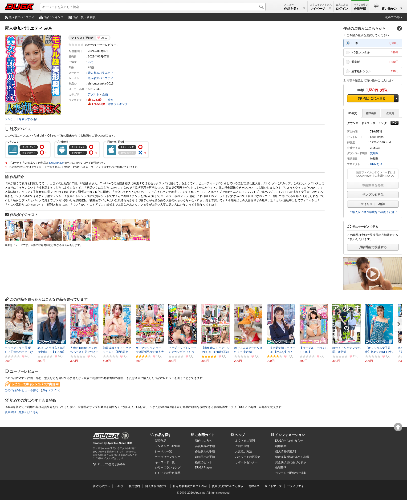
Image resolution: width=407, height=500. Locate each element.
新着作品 (160, 440)
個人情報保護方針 (286, 451)
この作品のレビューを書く (22, 390)
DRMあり (376, 164)
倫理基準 (280, 467)
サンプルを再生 (373, 194)
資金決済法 (290, 462)
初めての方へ (393, 17)
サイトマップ (273, 486)
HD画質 (352, 113)
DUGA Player (57, 162)
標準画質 (371, 113)
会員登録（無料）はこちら (22, 412)
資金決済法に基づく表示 (227, 486)
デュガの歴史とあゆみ (111, 464)
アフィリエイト (297, 486)
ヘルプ (240, 435)
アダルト (93, 94)
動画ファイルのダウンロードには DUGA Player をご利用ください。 (376, 174)
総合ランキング (118, 104)
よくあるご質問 (245, 440)
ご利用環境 (242, 446)
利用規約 (280, 446)
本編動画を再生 (373, 185)
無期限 (374, 153)
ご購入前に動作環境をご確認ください (373, 212)
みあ (91, 62)
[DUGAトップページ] (19, 7)
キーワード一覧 (165, 462)
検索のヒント (203, 462)
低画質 (390, 113)
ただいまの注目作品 (167, 473)
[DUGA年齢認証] (106, 436)
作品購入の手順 (205, 451)
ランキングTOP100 (167, 446)
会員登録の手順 (205, 446)
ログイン (342, 8)
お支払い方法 (243, 451)
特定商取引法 (292, 457)
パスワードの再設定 (247, 457)
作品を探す (163, 435)
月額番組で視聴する (373, 247)
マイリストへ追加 (373, 204)
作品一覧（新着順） (85, 17)
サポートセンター (246, 462)
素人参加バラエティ (21, 17)
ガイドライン (50, 390)
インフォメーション (290, 435)
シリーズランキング (167, 467)
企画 (105, 94)
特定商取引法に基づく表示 (190, 486)
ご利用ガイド (205, 435)
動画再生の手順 (205, 457)
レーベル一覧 (163, 451)
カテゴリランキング (167, 457)
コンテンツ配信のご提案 (290, 473)
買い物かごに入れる (372, 98)
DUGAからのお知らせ (289, 440)
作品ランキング (53, 17)
